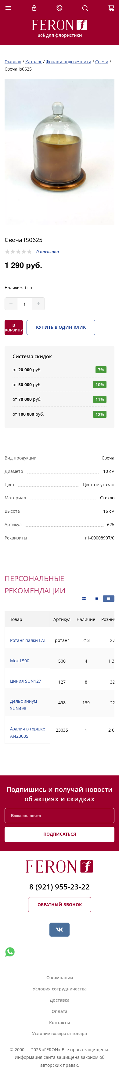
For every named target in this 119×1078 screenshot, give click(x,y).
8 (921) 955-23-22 (59, 887)
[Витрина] (84, 598)
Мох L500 (19, 661)
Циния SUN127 (25, 681)
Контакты (59, 1022)
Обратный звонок (60, 904)
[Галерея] (96, 598)
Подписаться (59, 834)
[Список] (108, 598)
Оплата (59, 1011)
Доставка (60, 1000)
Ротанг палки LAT (28, 640)
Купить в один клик (61, 327)
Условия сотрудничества (60, 989)
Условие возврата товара (59, 1033)
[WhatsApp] (10, 952)
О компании (59, 977)
